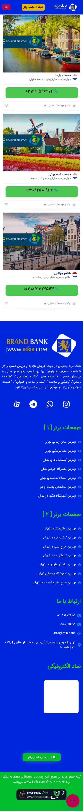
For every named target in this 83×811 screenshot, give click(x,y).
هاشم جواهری (62, 273)
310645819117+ (39, 190)
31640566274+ (39, 91)
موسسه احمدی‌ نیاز (59, 174)
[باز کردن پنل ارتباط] (72, 800)
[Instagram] (66, 404)
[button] (6, 7)
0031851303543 (39, 289)
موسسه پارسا (63, 75)
